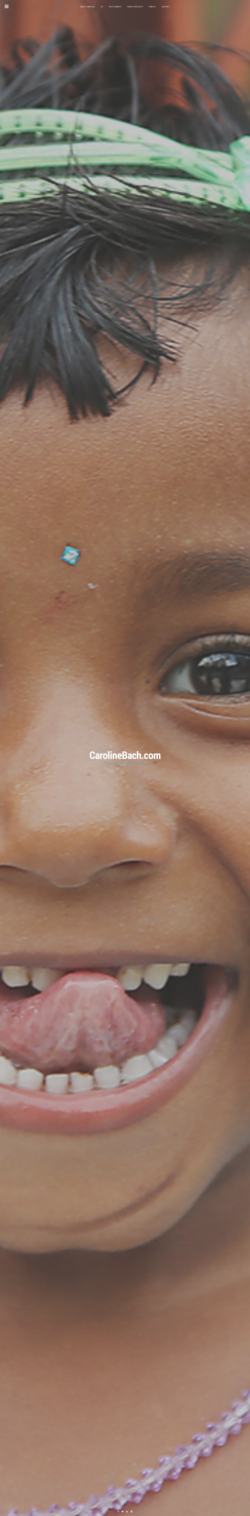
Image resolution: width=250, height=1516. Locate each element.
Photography (115, 7)
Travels (152, 7)
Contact (166, 7)
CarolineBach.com (125, 755)
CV (102, 7)
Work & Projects (135, 7)
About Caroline (87, 7)
